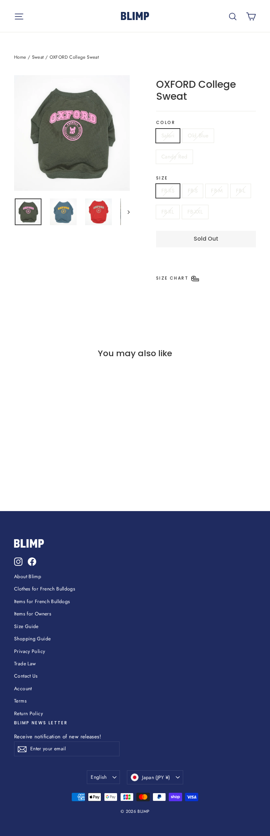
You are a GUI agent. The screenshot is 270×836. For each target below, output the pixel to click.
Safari (167, 135)
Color (165, 122)
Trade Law (25, 663)
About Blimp (27, 576)
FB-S (193, 191)
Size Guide (26, 626)
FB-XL (167, 212)
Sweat (38, 57)
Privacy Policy (29, 651)
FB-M (217, 191)
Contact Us (26, 675)
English (99, 777)
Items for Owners (32, 613)
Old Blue (198, 135)
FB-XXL (195, 212)
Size (162, 178)
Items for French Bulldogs (42, 601)
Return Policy (28, 713)
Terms (20, 700)
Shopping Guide (32, 638)
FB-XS (167, 191)
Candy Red (174, 157)
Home (20, 57)
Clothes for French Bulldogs (44, 588)
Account (23, 688)
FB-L (241, 191)
